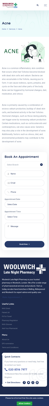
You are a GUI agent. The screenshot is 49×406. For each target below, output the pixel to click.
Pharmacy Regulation (10, 320)
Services (12, 29)
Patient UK (6, 312)
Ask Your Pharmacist (10, 328)
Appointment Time (13, 212)
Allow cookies (24, 403)
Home (4, 29)
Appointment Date (12, 199)
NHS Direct (6, 308)
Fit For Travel (6, 316)
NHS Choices (7, 324)
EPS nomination (8, 344)
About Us (5, 339)
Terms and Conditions (10, 347)
